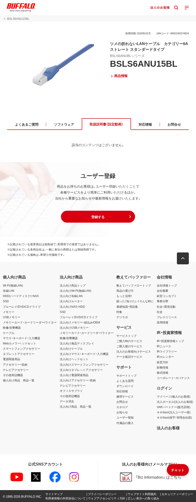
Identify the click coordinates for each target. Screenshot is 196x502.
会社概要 (162, 290)
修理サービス (125, 396)
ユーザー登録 (125, 417)
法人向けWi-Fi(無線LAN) (75, 290)
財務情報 (162, 367)
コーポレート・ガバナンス (173, 378)
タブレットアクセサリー (18, 354)
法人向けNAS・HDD (72, 306)
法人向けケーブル (71, 348)
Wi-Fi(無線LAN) (13, 285)
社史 (160, 312)
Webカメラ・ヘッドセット (19, 343)
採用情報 (162, 322)
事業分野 (162, 301)
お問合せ (122, 402)
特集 (119, 312)
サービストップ (126, 335)
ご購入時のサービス (129, 341)
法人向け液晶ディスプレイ (77, 343)
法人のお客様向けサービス (133, 351)
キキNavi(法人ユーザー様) (174, 412)
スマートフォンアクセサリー (21, 348)
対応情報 (122, 391)
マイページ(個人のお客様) (173, 396)
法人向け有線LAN (71, 296)
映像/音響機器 (12, 327)
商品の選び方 (125, 290)
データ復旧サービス (129, 356)
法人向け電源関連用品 (74, 375)
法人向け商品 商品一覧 (75, 406)
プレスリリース (167, 317)
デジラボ (122, 317)
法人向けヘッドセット (74, 359)
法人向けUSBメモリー (74, 327)
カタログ (122, 407)
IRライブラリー (167, 351)
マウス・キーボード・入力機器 (21, 338)
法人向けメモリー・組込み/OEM (80, 322)
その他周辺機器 (13, 375)
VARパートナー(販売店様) (173, 407)
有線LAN (8, 290)
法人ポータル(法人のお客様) (175, 402)
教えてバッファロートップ (133, 285)
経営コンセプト (167, 296)
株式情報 (162, 372)
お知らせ (122, 412)
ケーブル (8, 333)
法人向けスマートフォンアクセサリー (84, 364)
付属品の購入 (125, 423)
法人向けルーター (71, 301)
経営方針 (162, 362)
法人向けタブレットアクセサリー (81, 370)
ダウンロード (125, 386)
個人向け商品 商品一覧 (18, 380)
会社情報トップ (167, 285)
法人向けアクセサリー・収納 (78, 380)
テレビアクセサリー (16, 370)
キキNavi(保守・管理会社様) (174, 417)
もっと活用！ (124, 296)
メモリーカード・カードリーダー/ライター (30, 322)
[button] (98, 217)
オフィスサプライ (71, 391)
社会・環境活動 (166, 306)
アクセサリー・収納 (15, 364)
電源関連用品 (11, 359)
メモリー (8, 312)
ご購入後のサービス (129, 346)
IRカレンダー (165, 356)
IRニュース (164, 346)
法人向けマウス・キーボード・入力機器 (84, 354)
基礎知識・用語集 (127, 306)
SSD (6, 301)
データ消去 (67, 401)
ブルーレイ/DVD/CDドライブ (22, 306)
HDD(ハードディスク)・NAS (21, 296)
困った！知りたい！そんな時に (135, 301)
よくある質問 (125, 381)
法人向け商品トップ (73, 285)
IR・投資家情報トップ (170, 341)
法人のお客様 (168, 427)
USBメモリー (11, 317)
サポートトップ (126, 375)
